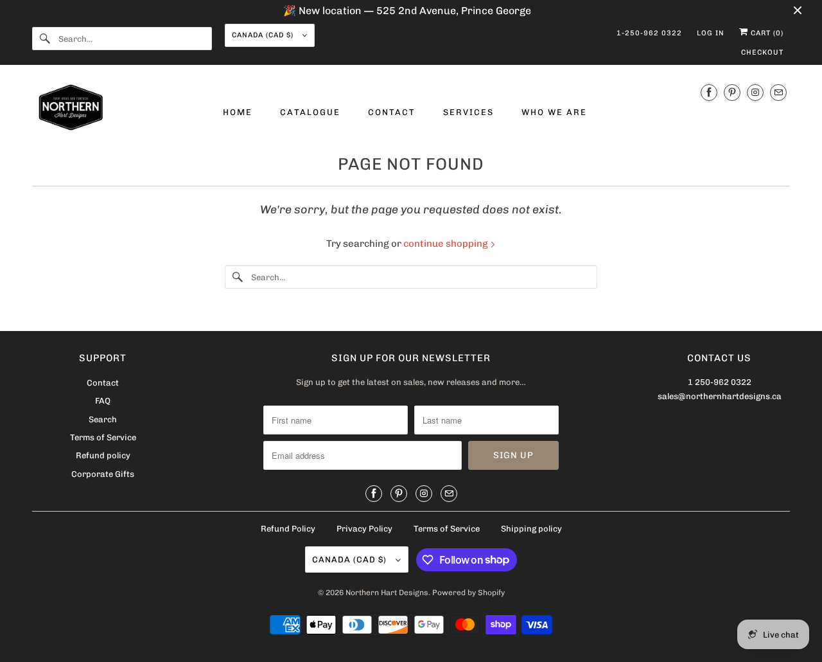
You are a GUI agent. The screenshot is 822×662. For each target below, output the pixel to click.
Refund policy (103, 455)
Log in (710, 33)
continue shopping (446, 243)
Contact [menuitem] (391, 112)
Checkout (762, 52)
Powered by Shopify (468, 592)
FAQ (102, 401)
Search (103, 419)
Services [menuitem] (468, 112)
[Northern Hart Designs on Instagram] (755, 92)
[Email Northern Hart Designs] (778, 92)
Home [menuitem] (237, 112)
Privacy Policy (364, 528)
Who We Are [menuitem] (554, 112)
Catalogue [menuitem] (310, 112)
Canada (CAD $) (264, 35)
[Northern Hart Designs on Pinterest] (732, 92)
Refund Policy (288, 528)
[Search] (45, 38)
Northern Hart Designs (386, 592)
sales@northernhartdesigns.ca (720, 396)
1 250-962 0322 (719, 382)
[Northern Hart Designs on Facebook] (709, 92)
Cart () (765, 33)
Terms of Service (103, 437)
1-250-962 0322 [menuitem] (649, 33)
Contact (103, 383)
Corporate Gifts (102, 474)
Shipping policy (531, 528)
